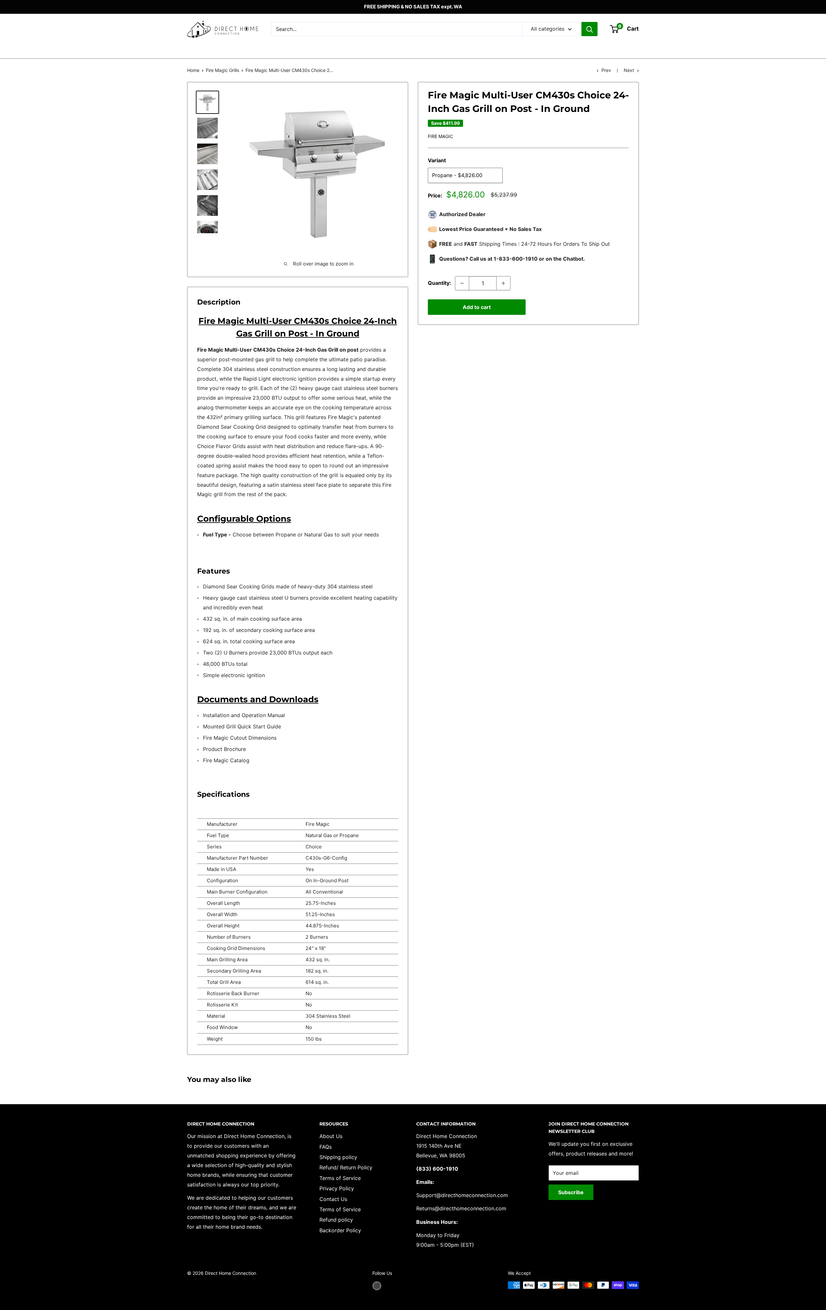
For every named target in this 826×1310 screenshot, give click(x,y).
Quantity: (439, 283)
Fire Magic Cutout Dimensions (240, 738)
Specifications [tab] (223, 794)
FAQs (325, 1147)
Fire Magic (440, 136)
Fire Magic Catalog (226, 760)
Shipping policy (338, 1157)
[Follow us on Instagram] (376, 1285)
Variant (437, 160)
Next (629, 70)
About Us (330, 1136)
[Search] (589, 29)
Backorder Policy (340, 1230)
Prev (606, 70)
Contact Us (333, 1199)
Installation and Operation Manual (244, 715)
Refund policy (336, 1219)
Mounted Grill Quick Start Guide (242, 726)
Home (193, 70)
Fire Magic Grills (222, 70)
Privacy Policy (336, 1188)
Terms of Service (340, 1178)
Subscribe (571, 1192)
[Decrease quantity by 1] (462, 283)
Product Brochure (224, 749)
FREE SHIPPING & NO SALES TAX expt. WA (413, 7)
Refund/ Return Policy (345, 1167)
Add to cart (477, 307)
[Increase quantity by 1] (503, 283)
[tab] (297, 699)
